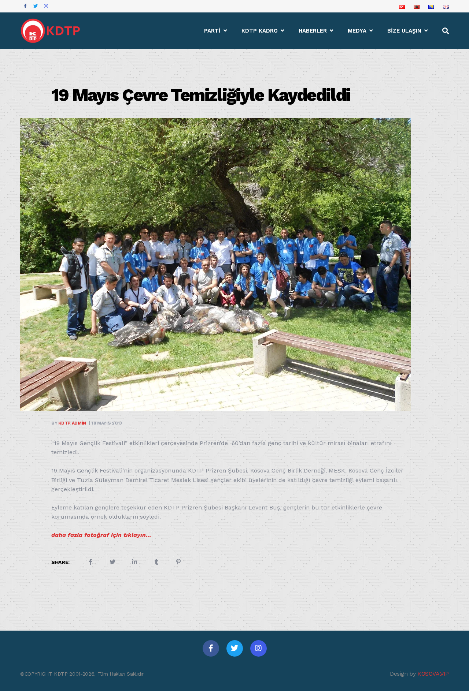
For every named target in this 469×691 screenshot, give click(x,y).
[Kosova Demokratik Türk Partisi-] (51, 31)
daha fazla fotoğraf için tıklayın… (101, 534)
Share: (60, 562)
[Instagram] (258, 648)
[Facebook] (211, 648)
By (68, 423)
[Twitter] (234, 648)
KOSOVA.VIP (433, 673)
